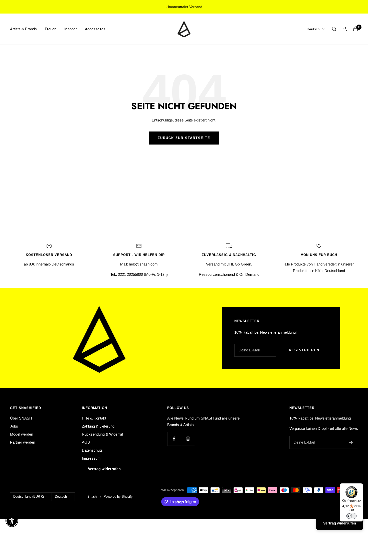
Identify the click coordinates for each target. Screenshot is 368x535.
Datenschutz (92, 450)
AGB (86, 442)
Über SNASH (21, 418)
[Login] (344, 29)
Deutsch (313, 29)
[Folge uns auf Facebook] (174, 439)
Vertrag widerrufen (104, 469)
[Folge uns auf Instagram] (188, 439)
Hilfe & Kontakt (94, 418)
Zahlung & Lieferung (98, 426)
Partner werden (22, 442)
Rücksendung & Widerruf (102, 434)
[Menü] (360, 486)
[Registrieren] (351, 442)
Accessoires (95, 29)
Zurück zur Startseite (184, 138)
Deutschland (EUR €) (28, 496)
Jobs (14, 426)
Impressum (91, 458)
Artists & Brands (23, 29)
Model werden (21, 434)
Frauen (50, 29)
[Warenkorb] (355, 29)
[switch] (351, 516)
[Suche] (334, 29)
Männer (70, 29)
